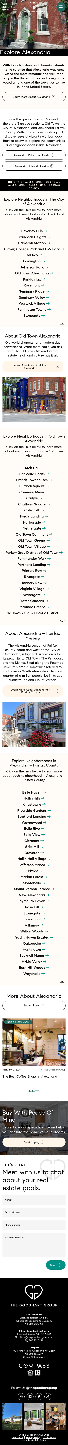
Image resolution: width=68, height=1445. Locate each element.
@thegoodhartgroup (41, 1388)
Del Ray (32, 255)
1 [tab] (30, 1091)
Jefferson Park (32, 267)
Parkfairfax (32, 279)
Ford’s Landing (32, 516)
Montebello (32, 883)
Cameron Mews (32, 492)
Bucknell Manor (32, 955)
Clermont (32, 840)
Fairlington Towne (32, 309)
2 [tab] (33, 1091)
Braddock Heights (32, 237)
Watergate (32, 595)
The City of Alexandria (25, 182)
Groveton (32, 853)
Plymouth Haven (32, 901)
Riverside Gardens (32, 810)
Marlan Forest (32, 877)
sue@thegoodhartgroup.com (36, 1320)
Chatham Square (32, 504)
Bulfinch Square (32, 486)
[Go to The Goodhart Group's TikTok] (47, 1396)
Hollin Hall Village (32, 858)
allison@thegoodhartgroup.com (36, 1337)
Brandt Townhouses (32, 480)
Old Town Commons (32, 534)
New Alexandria (32, 895)
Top (62, 323)
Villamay (32, 925)
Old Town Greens (32, 540)
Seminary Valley (32, 297)
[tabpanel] (34, 1048)
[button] (61, 7)
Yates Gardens (32, 601)
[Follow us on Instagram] (12, 1416)
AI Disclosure (49, 1437)
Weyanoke (32, 973)
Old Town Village (32, 546)
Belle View (32, 834)
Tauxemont (32, 919)
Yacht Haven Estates (32, 937)
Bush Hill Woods (32, 967)
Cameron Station (32, 243)
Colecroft (32, 510)
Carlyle (32, 498)
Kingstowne (32, 804)
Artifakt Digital (38, 1440)
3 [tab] (36, 1091)
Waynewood (32, 822)
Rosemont (32, 285)
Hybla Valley (32, 961)
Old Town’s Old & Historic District (32, 613)
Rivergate (32, 576)
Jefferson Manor (32, 865)
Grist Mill (32, 846)
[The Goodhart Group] (34, 6)
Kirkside (32, 871)
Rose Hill (32, 907)
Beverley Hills (32, 231)
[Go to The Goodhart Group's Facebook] (38, 1396)
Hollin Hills (32, 798)
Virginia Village (32, 589)
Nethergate (32, 528)
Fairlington (32, 261)
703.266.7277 (36, 1353)
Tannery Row (32, 583)
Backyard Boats (32, 474)
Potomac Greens (32, 607)
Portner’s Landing (32, 564)
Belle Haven (32, 792)
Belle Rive (32, 828)
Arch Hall (32, 468)
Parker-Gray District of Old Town (32, 552)
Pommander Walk (32, 558)
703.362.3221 (36, 1323)
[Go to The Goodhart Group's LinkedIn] (30, 1396)
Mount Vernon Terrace (32, 889)
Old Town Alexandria (32, 273)
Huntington (32, 949)
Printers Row (32, 570)
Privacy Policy (33, 1437)
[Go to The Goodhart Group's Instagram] (21, 1396)
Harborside (32, 522)
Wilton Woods (32, 931)
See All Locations (35, 1357)
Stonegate (32, 315)
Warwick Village (32, 303)
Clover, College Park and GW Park (32, 249)
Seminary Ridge (32, 291)
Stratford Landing (32, 816)
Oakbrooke (32, 943)
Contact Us (17, 1437)
